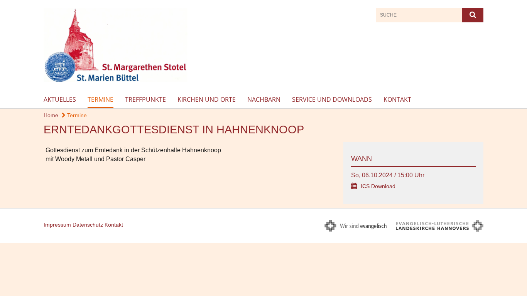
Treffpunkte (145, 99)
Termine (100, 99)
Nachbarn (263, 99)
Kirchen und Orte (206, 99)
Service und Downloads (332, 99)
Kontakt (397, 99)
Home (51, 115)
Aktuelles (60, 99)
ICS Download (378, 186)
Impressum (57, 225)
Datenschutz (88, 225)
